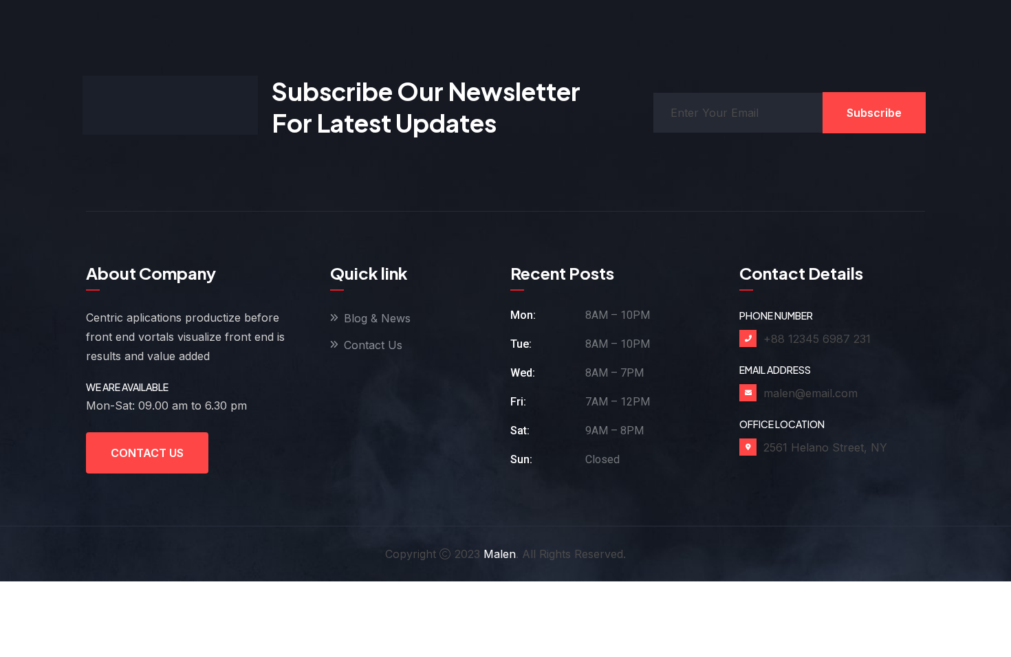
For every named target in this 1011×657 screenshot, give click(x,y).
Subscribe (874, 113)
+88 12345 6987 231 (817, 339)
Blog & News (377, 318)
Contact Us (147, 453)
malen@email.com (810, 393)
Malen (499, 554)
